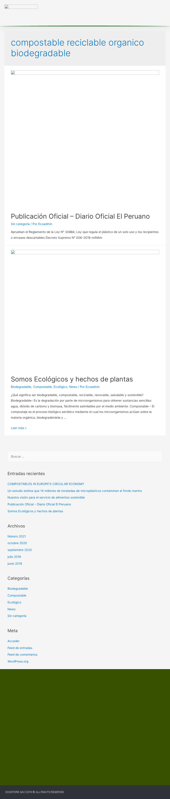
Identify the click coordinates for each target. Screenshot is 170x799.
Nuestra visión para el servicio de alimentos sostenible (46, 497)
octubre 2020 (17, 543)
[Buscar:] (85, 456)
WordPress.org (18, 661)
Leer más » (19, 428)
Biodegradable (21, 387)
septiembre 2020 (20, 550)
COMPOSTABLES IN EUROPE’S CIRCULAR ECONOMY (46, 484)
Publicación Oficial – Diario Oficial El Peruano (80, 216)
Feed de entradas (20, 648)
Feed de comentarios (22, 654)
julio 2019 (14, 556)
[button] (123, 13)
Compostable (42, 387)
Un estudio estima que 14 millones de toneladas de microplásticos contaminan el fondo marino (75, 491)
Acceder (13, 641)
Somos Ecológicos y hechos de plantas (72, 379)
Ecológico (60, 387)
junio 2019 (15, 563)
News (73, 387)
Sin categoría (20, 224)
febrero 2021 (17, 536)
